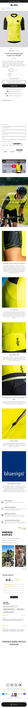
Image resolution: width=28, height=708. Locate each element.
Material (3, 131)
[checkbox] (8, 612)
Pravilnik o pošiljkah (6, 689)
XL (16, 74)
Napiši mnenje (14, 597)
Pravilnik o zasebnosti (17, 688)
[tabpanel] (14, 619)
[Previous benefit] (1, 1)
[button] (14, 584)
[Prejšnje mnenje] (23, 569)
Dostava (3, 137)
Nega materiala (5, 134)
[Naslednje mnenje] (25, 569)
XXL (20, 74)
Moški (11, 70)
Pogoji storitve (9, 688)
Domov (3, 8)
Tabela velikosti (22, 689)
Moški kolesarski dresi (10, 8)
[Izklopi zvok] (12, 565)
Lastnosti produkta (5, 127)
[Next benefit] (26, 1)
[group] (14, 556)
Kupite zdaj (14, 85)
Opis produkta (5, 124)
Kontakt (14, 691)
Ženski (16, 70)
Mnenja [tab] (6, 602)
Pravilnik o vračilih (14, 689)
